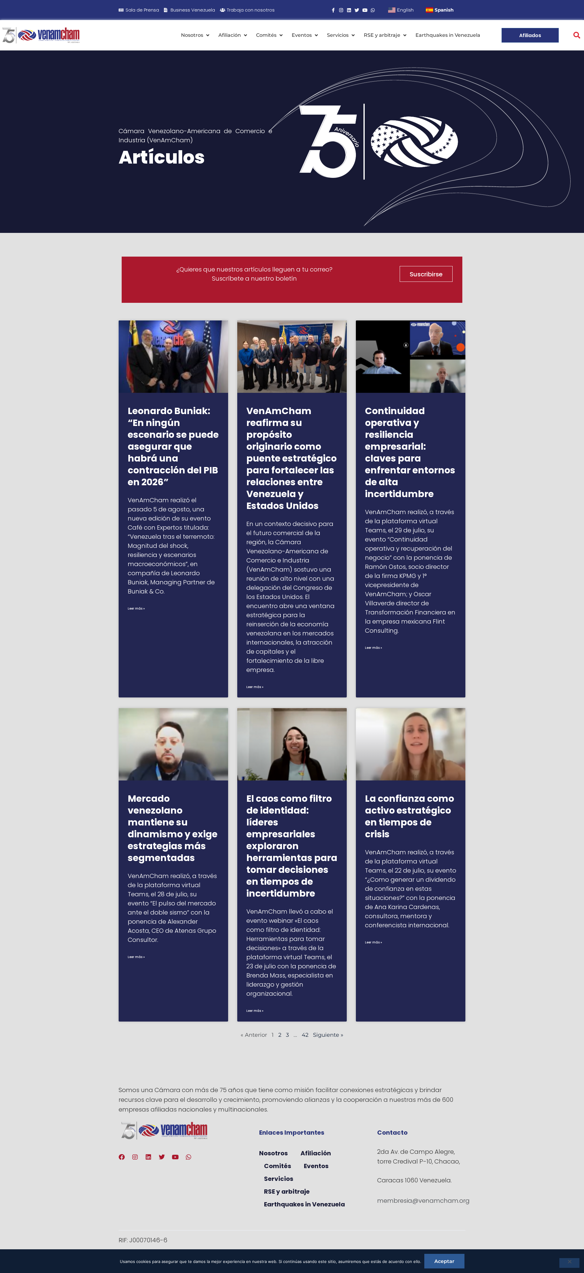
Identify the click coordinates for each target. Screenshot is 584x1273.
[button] (577, 35)
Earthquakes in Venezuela (447, 35)
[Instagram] (341, 10)
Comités (266, 35)
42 (305, 1035)
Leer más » (136, 608)
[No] (569, 1263)
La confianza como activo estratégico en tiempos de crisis (409, 816)
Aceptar (444, 1261)
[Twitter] (357, 10)
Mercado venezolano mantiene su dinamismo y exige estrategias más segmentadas (172, 828)
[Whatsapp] (373, 10)
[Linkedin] (349, 10)
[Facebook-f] (333, 10)
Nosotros (192, 35)
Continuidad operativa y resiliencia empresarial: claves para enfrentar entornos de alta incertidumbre (410, 452)
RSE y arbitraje (382, 35)
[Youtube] (365, 10)
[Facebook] (122, 1157)
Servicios (338, 35)
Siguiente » (328, 1035)
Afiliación (229, 35)
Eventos (302, 35)
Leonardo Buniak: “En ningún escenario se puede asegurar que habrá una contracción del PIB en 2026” (173, 446)
